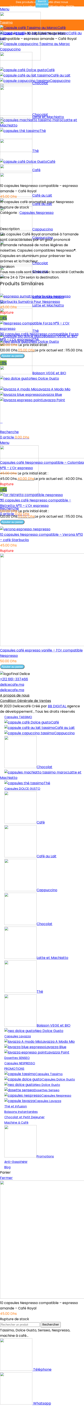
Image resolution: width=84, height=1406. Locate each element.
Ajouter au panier (12, 355)
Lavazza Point (58, 1052)
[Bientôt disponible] (35, 296)
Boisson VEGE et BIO (53, 1025)
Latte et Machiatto (40, 775)
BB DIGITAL (57, 706)
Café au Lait (42, 195)
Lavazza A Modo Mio (58, 1041)
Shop (20, 33)
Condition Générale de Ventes (25, 700)
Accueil (6, 33)
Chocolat (44, 766)
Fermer (6, 1177)
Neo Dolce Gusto (49, 1030)
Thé (47, 783)
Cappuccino (42, 229)
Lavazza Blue (55, 1046)
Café (62, 27)
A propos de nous (15, 695)
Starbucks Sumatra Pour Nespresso (30, 301)
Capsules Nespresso (36, 212)
